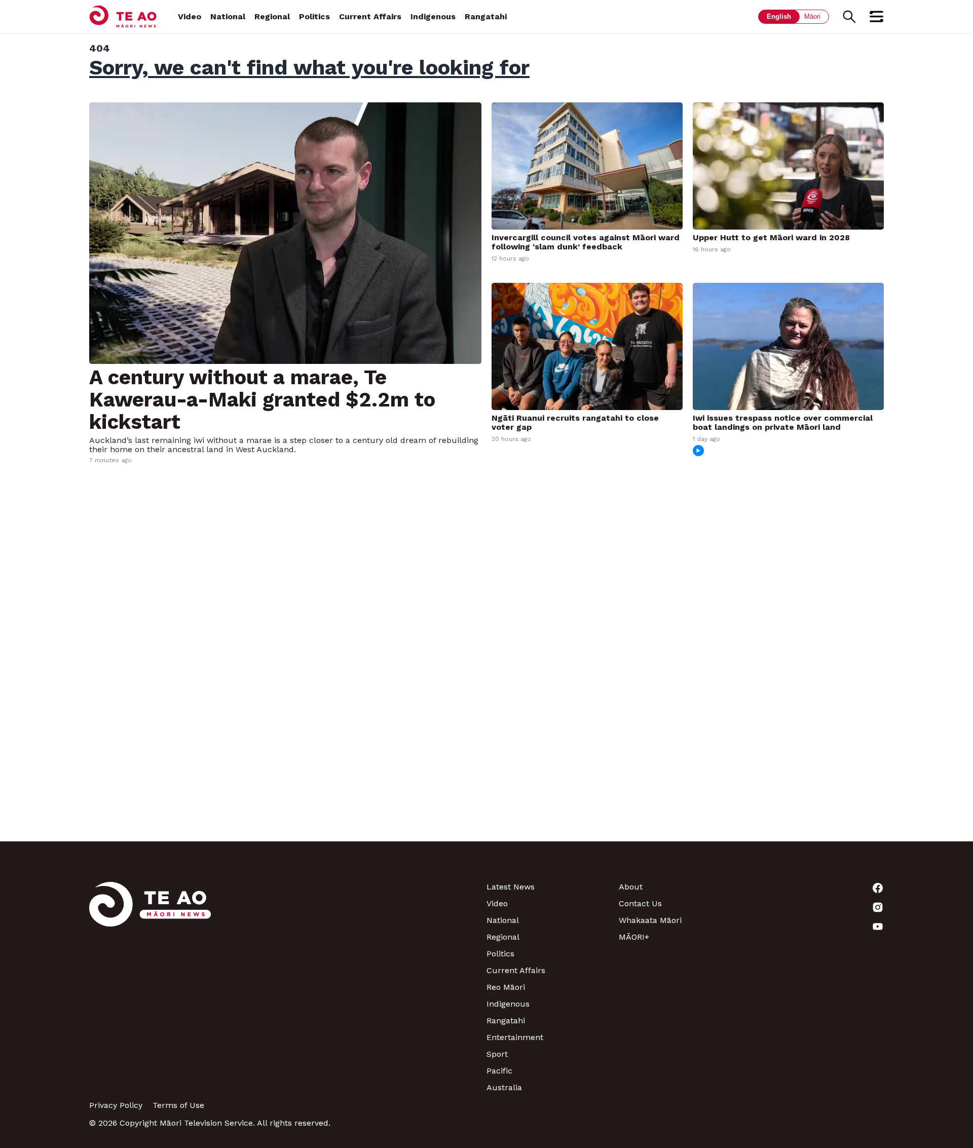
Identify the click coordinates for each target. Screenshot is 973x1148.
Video (189, 16)
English (779, 16)
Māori (812, 16)
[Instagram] (818, 907)
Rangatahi (486, 16)
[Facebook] (818, 888)
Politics (314, 16)
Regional (272, 16)
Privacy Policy (115, 1105)
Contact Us (640, 903)
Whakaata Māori (650, 920)
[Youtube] (818, 926)
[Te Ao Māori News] (150, 987)
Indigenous (433, 16)
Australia (504, 1087)
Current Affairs (370, 16)
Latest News (510, 887)
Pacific (499, 1071)
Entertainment (514, 1037)
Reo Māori (505, 987)
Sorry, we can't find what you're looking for (309, 67)
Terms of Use (178, 1105)
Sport (497, 1054)
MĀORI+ (634, 937)
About (631, 887)
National (227, 16)
